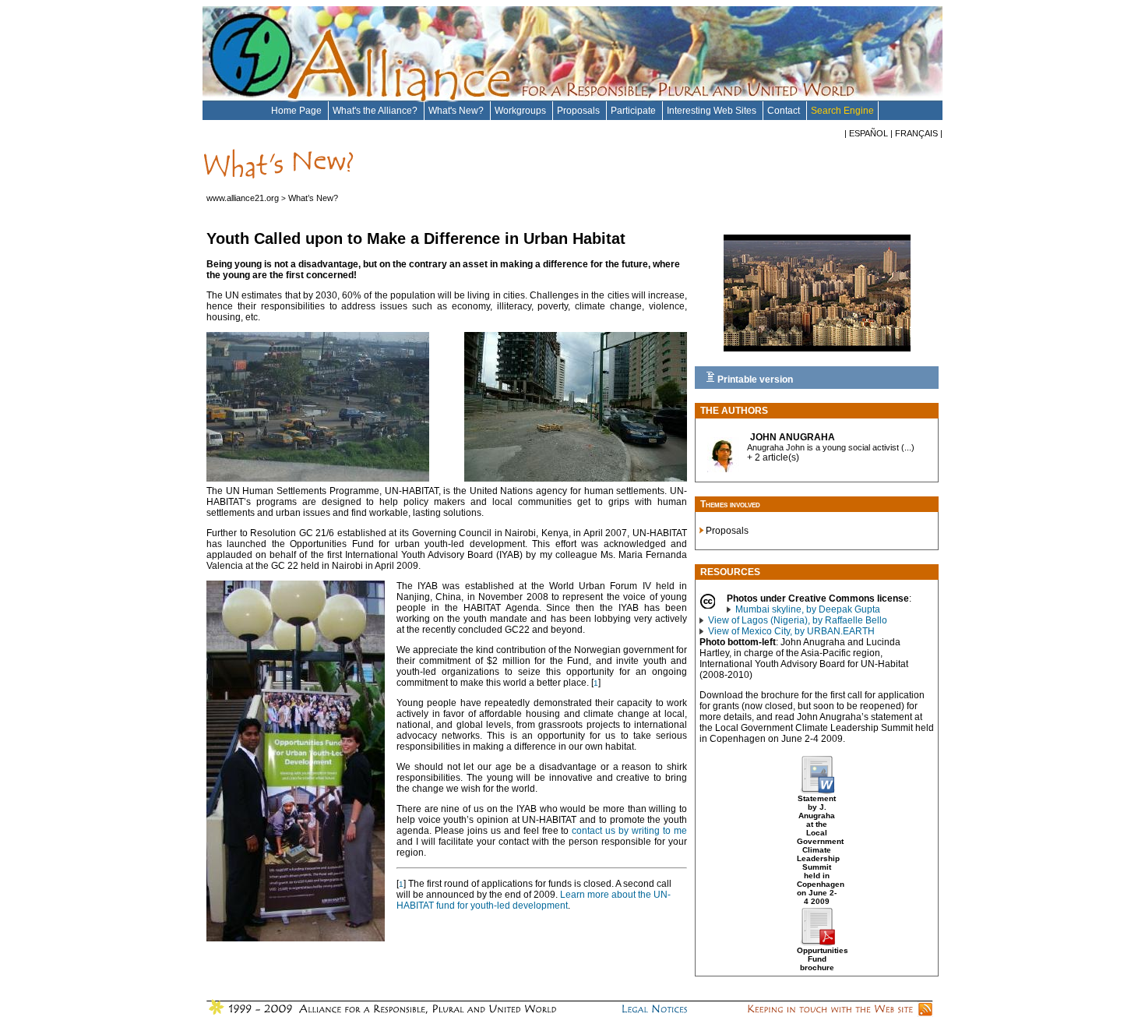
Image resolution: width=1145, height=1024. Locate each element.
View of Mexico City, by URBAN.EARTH (791, 631)
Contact (784, 110)
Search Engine (842, 110)
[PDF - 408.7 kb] (817, 942)
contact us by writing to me (629, 830)
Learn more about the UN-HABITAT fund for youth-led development (533, 900)
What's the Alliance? (376, 110)
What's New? (457, 110)
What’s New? (313, 198)
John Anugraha (792, 437)
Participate (634, 110)
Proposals (579, 110)
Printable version (754, 379)
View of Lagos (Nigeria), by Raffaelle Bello (797, 620)
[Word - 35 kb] (817, 791)
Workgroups (521, 110)
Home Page (297, 110)
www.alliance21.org (242, 198)
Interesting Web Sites (713, 110)
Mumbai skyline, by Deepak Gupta (807, 609)
